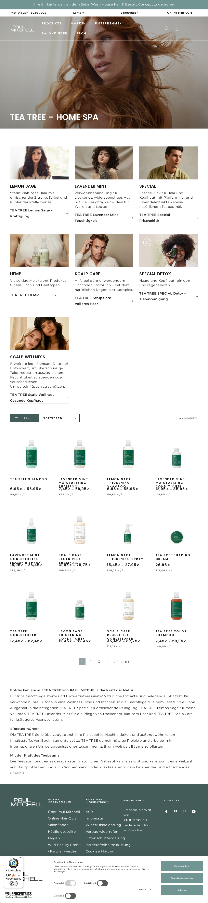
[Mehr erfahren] (104, 8)
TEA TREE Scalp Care (175, 714)
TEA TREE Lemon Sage (159, 708)
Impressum (96, 818)
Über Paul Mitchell (64, 812)
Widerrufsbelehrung (103, 825)
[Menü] (20, 858)
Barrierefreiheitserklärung (108, 845)
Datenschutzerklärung (105, 838)
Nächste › (121, 662)
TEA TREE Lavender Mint (48, 714)
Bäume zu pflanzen (148, 746)
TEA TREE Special (74, 708)
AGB (89, 812)
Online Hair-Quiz (62, 818)
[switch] (14, 883)
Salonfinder (58, 825)
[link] (39, 213)
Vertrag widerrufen (102, 832)
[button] (166, 28)
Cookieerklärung (100, 851)
